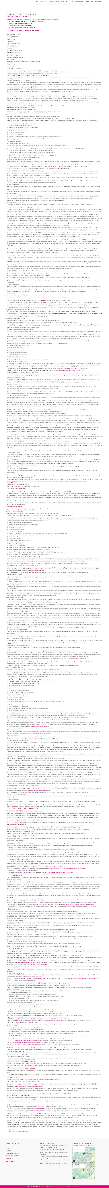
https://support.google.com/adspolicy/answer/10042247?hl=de (70, 499)
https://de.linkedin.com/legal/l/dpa (78, 658)
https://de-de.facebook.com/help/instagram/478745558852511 (49, 381)
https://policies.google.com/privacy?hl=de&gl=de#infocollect (21, 831)
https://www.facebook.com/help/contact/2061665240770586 (21, 109)
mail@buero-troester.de (63, 945)
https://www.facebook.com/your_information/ (20, 957)
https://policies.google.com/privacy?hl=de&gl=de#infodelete (29, 985)
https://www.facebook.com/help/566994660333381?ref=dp (84, 102)
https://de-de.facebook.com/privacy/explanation (42, 188)
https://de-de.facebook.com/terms (42, 175)
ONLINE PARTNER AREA (91, 1)
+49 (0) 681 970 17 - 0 (42, 1)
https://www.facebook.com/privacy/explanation (59, 168)
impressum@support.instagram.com (60, 297)
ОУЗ (48, 1186)
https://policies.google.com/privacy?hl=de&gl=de (40, 583)
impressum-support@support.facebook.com (62, 91)
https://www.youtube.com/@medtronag (23, 25)
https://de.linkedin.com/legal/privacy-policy (61, 719)
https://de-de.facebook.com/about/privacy (35, 900)
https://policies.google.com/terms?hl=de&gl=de (63, 849)
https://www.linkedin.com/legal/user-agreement (37, 726)
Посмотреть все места (77, 1180)
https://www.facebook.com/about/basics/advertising (87, 978)
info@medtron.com (15, 43)
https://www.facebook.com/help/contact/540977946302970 (21, 107)
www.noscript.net (42, 895)
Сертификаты (9, 1158)
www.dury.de (25, 1131)
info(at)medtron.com (54, 1)
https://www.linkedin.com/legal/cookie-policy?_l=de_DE (25, 835)
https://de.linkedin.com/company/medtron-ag (24, 27)
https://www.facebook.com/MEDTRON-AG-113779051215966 (29, 21)
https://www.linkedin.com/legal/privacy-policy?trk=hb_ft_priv (43, 738)
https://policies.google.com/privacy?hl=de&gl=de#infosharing (21, 908)
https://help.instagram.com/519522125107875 (43, 393)
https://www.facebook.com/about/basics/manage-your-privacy (30, 978)
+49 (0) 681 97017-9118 (58, 1149)
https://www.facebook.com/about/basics (24, 959)
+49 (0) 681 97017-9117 (51, 1147)
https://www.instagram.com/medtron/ (24, 23)
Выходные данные (63, 1186)
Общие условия (43, 1186)
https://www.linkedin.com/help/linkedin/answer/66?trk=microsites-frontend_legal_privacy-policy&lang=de (40, 987)
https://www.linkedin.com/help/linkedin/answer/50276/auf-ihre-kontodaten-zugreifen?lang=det (61, 1113)
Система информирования (74, 1186)
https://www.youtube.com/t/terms (36, 570)
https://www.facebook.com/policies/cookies (17, 824)
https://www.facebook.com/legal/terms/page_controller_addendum (22, 87)
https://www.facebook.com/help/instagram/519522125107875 (70, 370)
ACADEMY (99, 1)
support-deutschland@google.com (18, 488)
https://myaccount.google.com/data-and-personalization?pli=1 (43, 1111)
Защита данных (54, 1186)
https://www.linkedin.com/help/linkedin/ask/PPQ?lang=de (66, 647)
